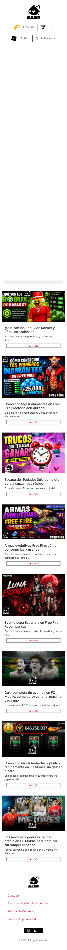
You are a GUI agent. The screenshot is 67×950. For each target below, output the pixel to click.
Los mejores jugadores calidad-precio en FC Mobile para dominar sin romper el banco (30, 841)
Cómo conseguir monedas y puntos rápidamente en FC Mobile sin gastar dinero (33, 767)
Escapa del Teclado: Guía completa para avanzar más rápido (31, 481)
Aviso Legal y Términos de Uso (28, 903)
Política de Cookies (20, 911)
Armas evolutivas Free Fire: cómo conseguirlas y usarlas (30, 547)
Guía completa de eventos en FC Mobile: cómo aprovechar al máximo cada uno (33, 696)
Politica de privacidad (22, 919)
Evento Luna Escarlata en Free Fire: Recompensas (31, 624)
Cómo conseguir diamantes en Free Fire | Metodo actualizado (32, 406)
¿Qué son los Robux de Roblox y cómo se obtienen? (29, 330)
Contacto (14, 895)
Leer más (33, 346)
